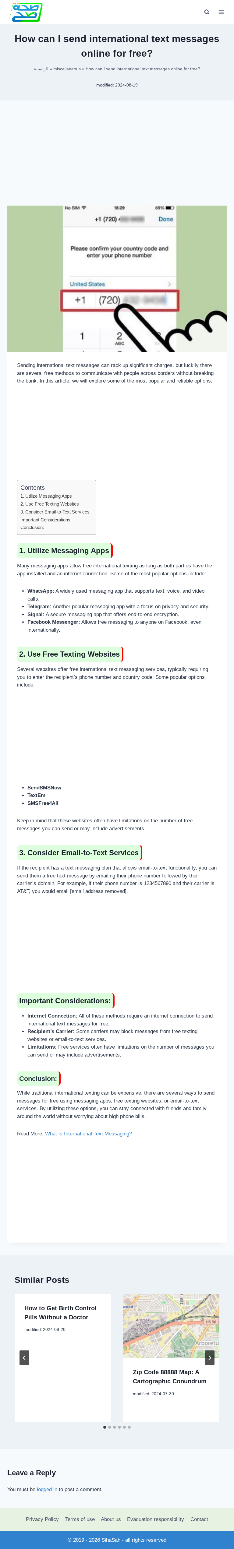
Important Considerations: (46, 519)
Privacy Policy (42, 1519)
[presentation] (171, 1326)
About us (111, 1519)
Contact (199, 1519)
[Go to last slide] (24, 1357)
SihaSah (110, 1540)
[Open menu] (221, 12)
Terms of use (80, 1519)
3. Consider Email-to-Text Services (55, 511)
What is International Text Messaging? (88, 1134)
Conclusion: (32, 527)
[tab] (104, 1427)
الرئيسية (41, 68)
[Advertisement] (117, 157)
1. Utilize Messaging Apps (46, 496)
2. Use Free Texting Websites (49, 503)
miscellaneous (67, 68)
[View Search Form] (206, 12)
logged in (47, 1489)
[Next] (209, 1357)
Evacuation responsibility (155, 1519)
